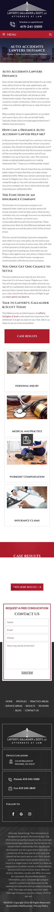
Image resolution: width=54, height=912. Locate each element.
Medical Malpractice (27, 431)
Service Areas (14, 705)
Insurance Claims (27, 520)
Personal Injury (27, 386)
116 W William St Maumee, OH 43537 (25, 762)
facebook (13, 814)
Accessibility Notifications (19, 905)
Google (21, 814)
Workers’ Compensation (27, 477)
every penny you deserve (17, 296)
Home (9, 701)
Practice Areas (39, 701)
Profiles (21, 701)
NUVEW (8, 902)
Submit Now (27, 673)
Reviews (44, 705)
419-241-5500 (31, 27)
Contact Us (32, 710)
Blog (18, 710)
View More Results (25, 587)
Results (30, 705)
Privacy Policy (41, 905)
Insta (29, 814)
